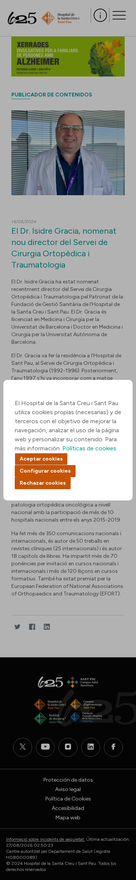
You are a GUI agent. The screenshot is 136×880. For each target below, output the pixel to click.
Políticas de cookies (89, 448)
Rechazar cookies (43, 483)
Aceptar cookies (41, 459)
